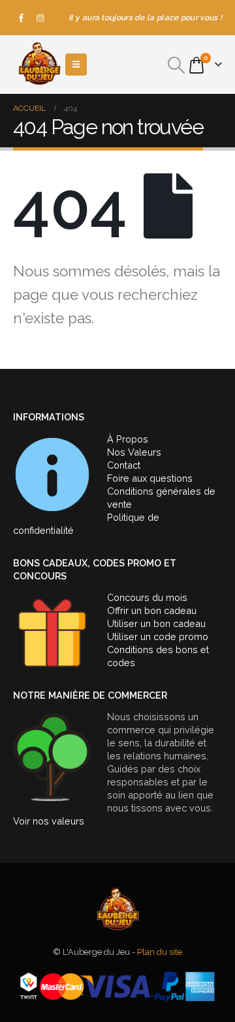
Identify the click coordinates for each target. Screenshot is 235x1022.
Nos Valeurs (134, 452)
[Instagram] (40, 17)
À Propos (127, 439)
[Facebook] (21, 17)
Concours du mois (147, 597)
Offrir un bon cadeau (151, 610)
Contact (123, 465)
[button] (176, 65)
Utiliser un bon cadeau (156, 623)
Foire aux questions (150, 478)
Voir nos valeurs (48, 820)
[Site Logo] (39, 64)
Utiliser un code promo (157, 636)
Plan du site (159, 952)
